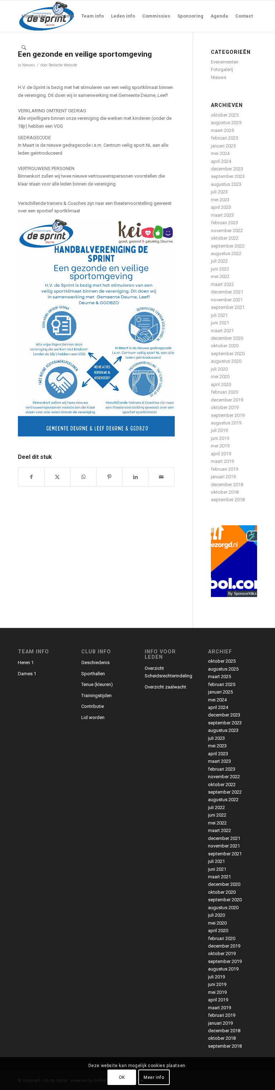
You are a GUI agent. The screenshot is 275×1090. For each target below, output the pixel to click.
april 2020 (221, 384)
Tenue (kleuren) (97, 684)
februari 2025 (224, 138)
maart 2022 (222, 284)
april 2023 (221, 207)
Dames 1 (27, 673)
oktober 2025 (224, 115)
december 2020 (227, 338)
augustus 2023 (226, 184)
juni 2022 (220, 269)
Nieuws (28, 65)
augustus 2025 (226, 122)
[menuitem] (34, 16)
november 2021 (227, 299)
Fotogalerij (222, 69)
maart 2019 (222, 461)
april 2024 (221, 161)
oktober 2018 (224, 492)
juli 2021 (219, 315)
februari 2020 (224, 392)
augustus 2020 (226, 361)
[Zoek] (24, 48)
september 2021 (228, 307)
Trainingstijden (96, 695)
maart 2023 (222, 215)
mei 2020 (220, 376)
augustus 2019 (226, 423)
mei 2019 (220, 445)
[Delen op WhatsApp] (83, 477)
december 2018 (227, 484)
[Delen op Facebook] (31, 477)
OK (122, 1077)
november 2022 (227, 230)
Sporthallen (93, 673)
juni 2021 (220, 322)
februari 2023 (224, 222)
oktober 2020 (224, 345)
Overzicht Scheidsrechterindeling (168, 672)
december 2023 (227, 169)
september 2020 (228, 353)
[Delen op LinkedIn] (135, 477)
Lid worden (93, 717)
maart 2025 (222, 130)
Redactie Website (63, 65)
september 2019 (228, 415)
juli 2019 (219, 430)
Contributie (92, 706)
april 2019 (221, 453)
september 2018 (228, 499)
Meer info (154, 1077)
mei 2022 (220, 276)
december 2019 (227, 400)
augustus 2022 (226, 253)
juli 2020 (219, 369)
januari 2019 (223, 476)
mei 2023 (220, 199)
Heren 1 (26, 662)
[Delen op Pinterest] (109, 477)
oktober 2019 (224, 407)
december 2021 (227, 292)
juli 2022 (219, 261)
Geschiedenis (95, 662)
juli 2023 (219, 191)
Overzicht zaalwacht (165, 687)
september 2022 (228, 246)
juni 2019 (220, 438)
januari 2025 (223, 146)
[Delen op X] (58, 477)
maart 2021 (222, 330)
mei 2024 (220, 153)
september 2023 (228, 176)
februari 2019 (224, 469)
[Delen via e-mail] (161, 477)
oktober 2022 (224, 238)
